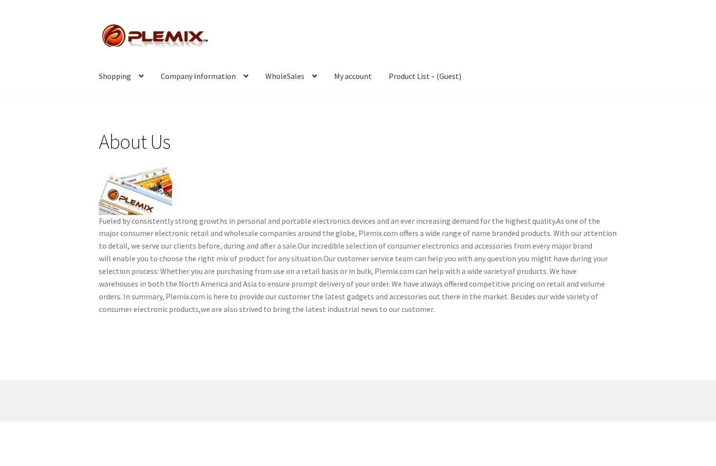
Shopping (115, 76)
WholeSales (284, 76)
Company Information (198, 76)
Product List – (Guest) (425, 76)
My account (353, 76)
